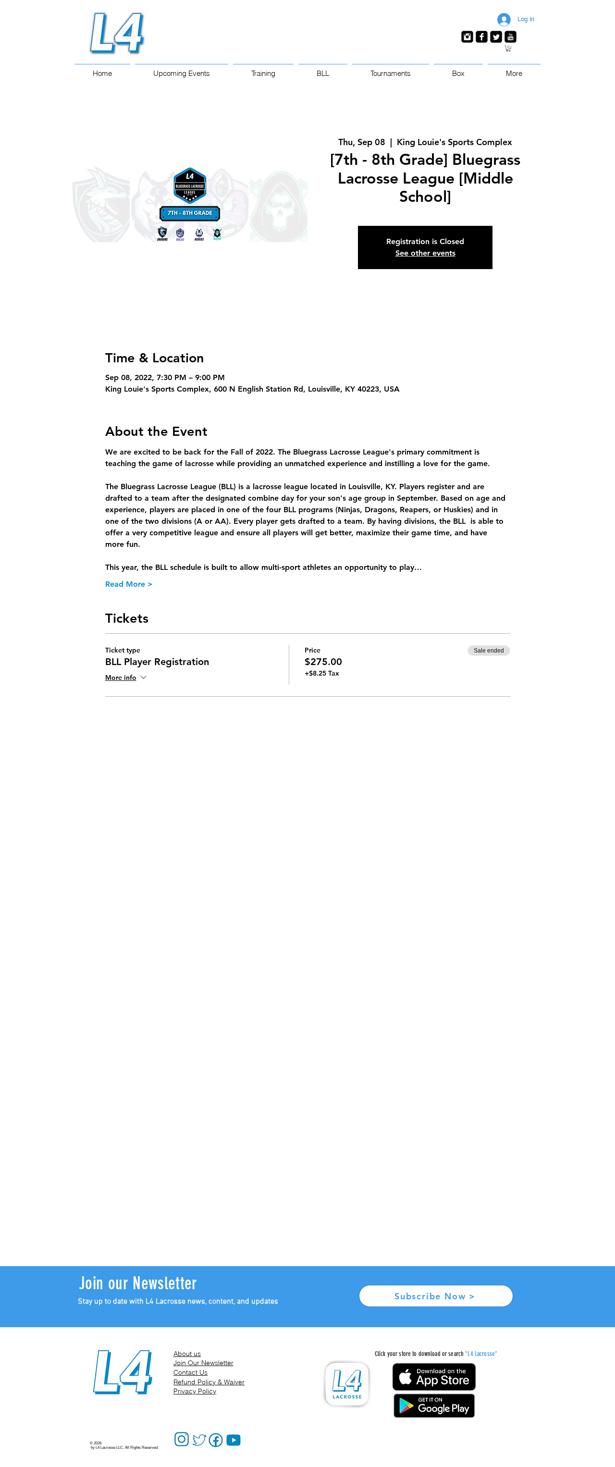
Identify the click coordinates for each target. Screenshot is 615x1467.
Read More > (129, 584)
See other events (425, 253)
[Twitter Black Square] (496, 37)
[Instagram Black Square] (467, 37)
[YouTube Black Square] (510, 37)
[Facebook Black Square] (482, 37)
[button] (508, 48)
